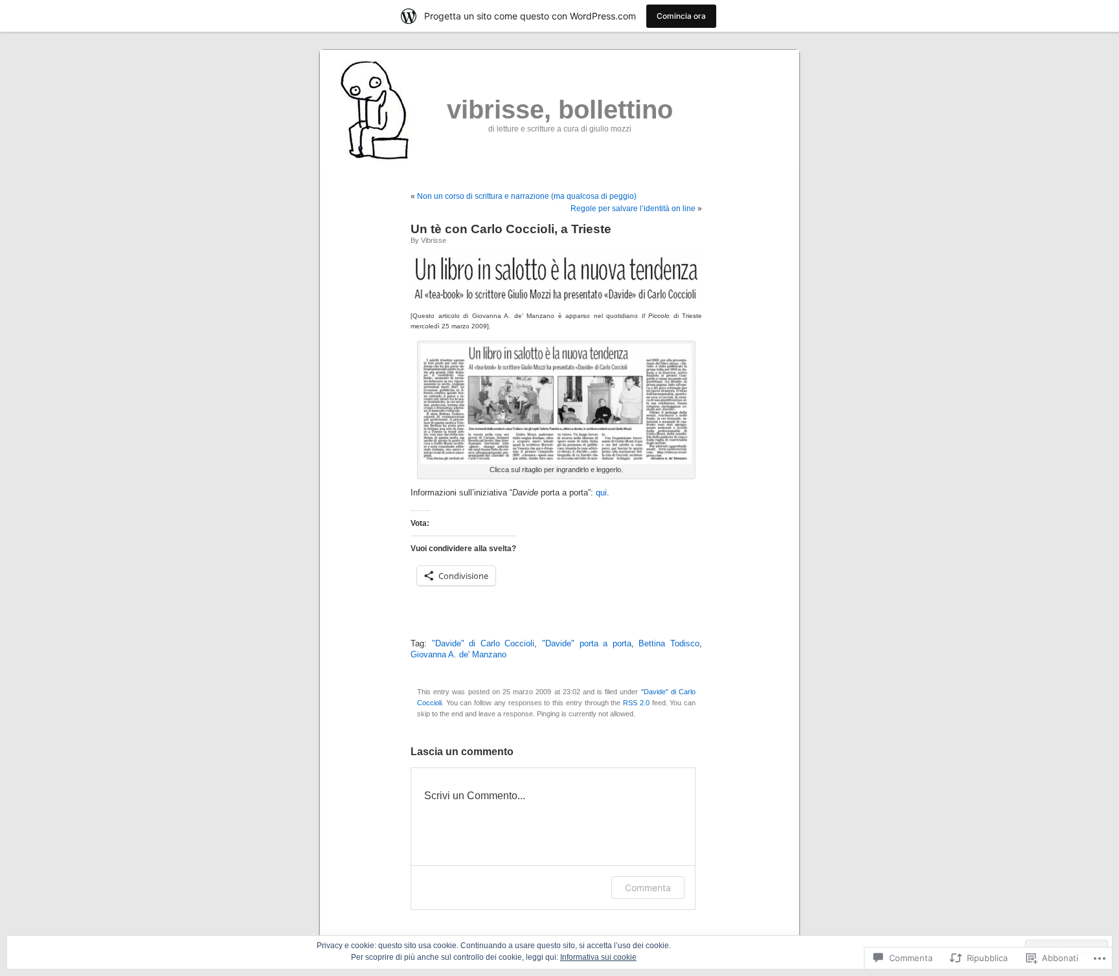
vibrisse (433, 240)
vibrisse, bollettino (560, 109)
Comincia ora (681, 16)
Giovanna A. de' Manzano (458, 654)
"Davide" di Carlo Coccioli (483, 643)
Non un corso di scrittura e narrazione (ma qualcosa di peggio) (527, 196)
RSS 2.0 (636, 703)
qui (601, 492)
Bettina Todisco (669, 643)
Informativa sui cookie (598, 957)
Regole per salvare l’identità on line (633, 208)
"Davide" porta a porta (586, 643)
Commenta (648, 887)
